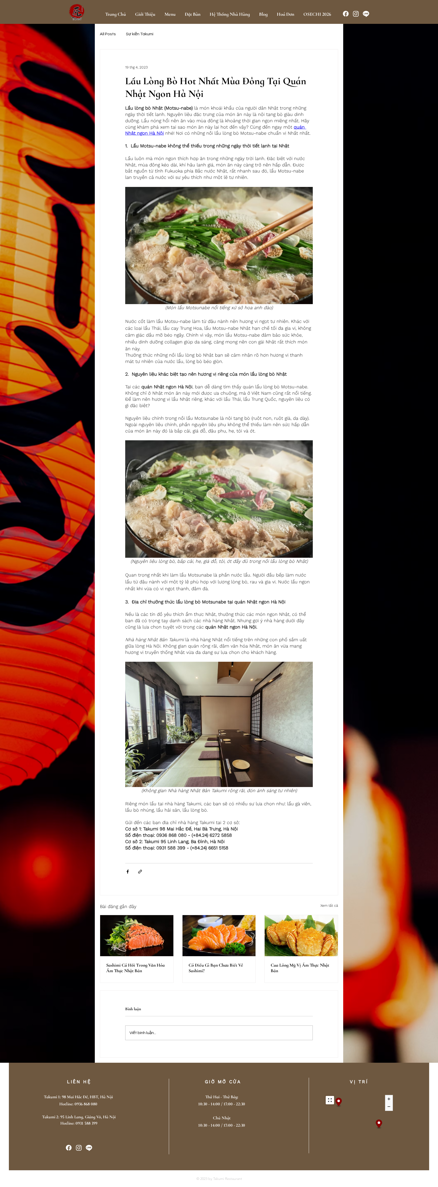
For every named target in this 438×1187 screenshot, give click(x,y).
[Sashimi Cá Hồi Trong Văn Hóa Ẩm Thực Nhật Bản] (136, 935)
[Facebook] (346, 14)
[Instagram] (356, 14)
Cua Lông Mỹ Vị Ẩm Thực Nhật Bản (300, 967)
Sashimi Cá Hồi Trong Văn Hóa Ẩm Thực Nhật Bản (135, 967)
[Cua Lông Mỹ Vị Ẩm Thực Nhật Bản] (301, 935)
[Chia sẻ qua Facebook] (127, 871)
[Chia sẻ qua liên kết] (140, 871)
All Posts (108, 34)
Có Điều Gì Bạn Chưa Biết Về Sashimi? (216, 967)
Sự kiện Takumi (139, 34)
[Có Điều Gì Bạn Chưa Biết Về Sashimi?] (219, 935)
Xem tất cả (329, 905)
